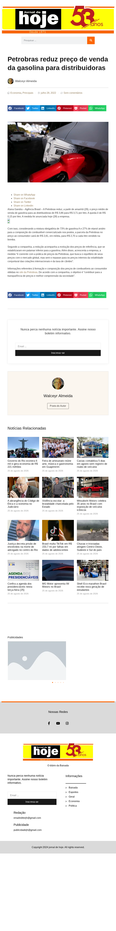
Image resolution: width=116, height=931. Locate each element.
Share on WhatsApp (24, 194)
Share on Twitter (22, 202)
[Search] (91, 40)
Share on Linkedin (23, 205)
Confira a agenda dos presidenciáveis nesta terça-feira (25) (20, 586)
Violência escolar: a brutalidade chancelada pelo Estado (58, 503)
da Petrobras (28, 272)
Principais (28, 93)
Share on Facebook (24, 198)
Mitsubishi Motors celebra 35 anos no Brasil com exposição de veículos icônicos (91, 505)
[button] (16, 108)
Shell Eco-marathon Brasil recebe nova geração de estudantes (91, 586)
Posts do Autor (58, 406)
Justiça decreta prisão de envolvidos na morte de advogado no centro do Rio (23, 546)
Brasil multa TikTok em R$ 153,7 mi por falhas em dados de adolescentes (57, 546)
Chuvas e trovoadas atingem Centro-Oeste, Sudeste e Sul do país (90, 546)
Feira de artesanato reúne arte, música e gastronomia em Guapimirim (57, 463)
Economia (15, 93)
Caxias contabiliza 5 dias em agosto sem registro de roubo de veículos (92, 463)
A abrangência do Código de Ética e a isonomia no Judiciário (23, 503)
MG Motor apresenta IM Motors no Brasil (55, 585)
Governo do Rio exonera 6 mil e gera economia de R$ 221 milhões (23, 463)
